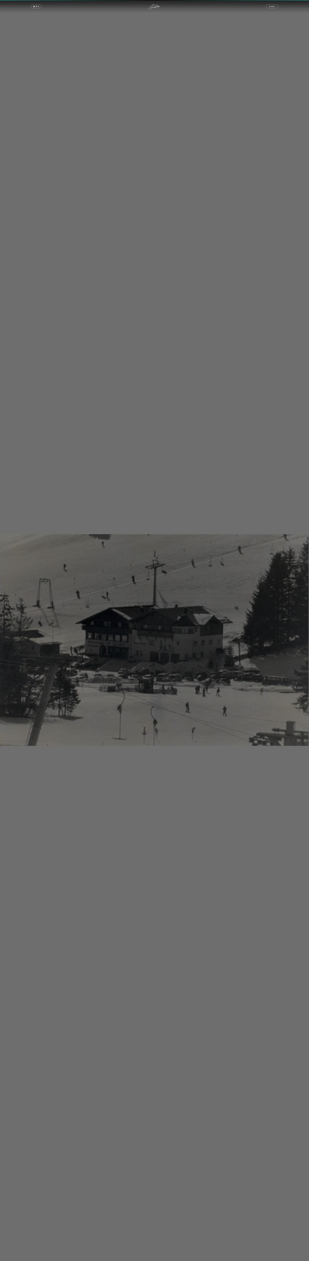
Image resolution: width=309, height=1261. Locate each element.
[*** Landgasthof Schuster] (154, 6)
